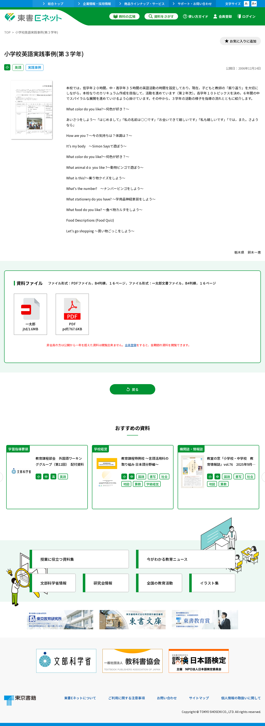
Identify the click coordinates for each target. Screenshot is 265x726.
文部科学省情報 (53, 583)
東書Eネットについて (80, 697)
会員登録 (225, 16)
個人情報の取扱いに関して (241, 697)
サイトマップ (199, 697)
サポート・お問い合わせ (195, 3)
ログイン (248, 16)
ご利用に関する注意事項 (126, 697)
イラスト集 (209, 583)
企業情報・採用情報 (97, 3)
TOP (7, 32)
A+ (254, 3)
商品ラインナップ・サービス (144, 3)
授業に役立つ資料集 (57, 559)
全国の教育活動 (160, 583)
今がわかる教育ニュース (167, 559)
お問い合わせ (167, 697)
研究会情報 (103, 583)
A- (246, 3)
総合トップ (55, 3)
